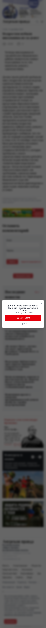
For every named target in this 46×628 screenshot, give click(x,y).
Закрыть (23, 323)
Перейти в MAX (23, 318)
